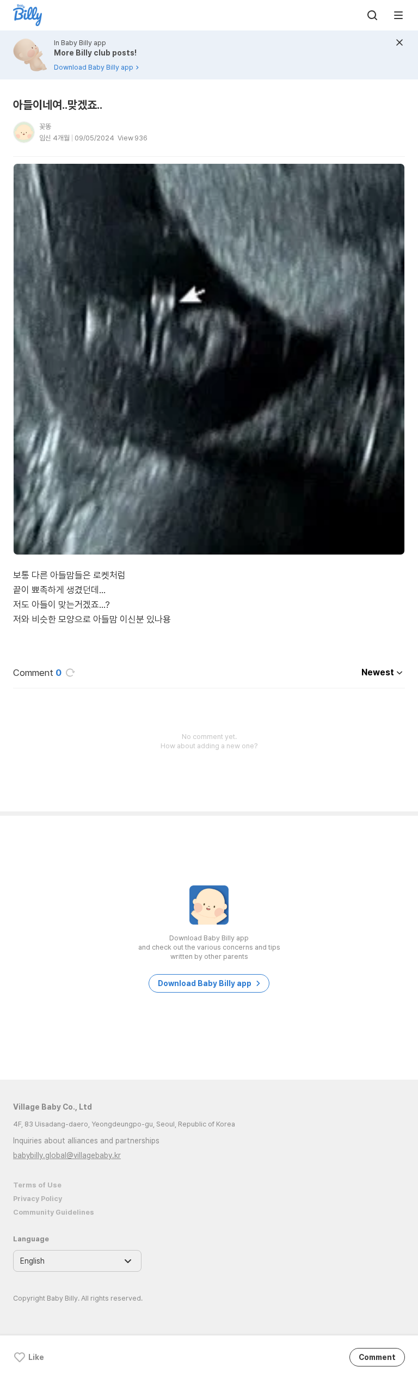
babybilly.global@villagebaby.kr (67, 1155)
